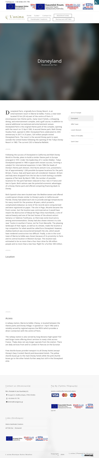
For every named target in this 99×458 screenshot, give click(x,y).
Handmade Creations (39, 19)
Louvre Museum (76, 130)
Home (29, 16)
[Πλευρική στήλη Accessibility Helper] (96, 2)
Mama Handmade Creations (14, 424)
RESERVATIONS (63, 16)
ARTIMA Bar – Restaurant (14, 428)
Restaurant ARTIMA (63, 19)
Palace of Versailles (77, 136)
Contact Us (47, 16)
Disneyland (74, 118)
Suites (36, 16)
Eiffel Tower (74, 124)
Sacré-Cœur (74, 141)
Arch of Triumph (76, 113)
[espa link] (64, 6)
